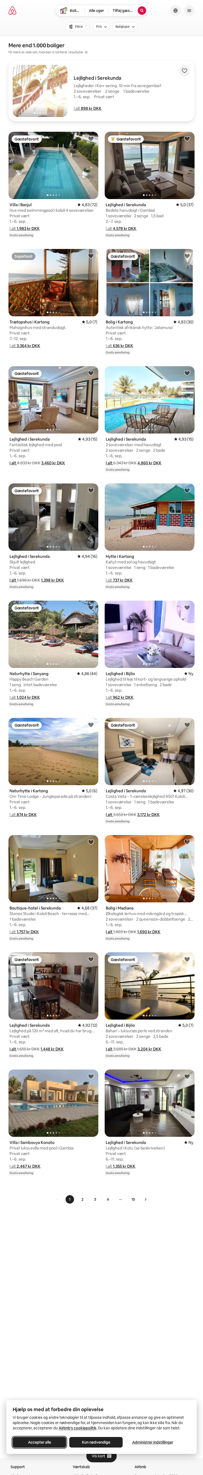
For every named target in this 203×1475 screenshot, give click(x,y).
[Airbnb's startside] (12, 10)
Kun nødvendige (96, 1442)
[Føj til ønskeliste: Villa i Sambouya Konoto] (91, 1076)
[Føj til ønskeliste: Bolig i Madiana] (187, 842)
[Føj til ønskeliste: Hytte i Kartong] (187, 490)
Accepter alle (39, 1442)
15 (133, 1199)
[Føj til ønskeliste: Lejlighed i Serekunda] (187, 138)
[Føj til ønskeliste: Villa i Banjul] (91, 138)
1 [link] (70, 1199)
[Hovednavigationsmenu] (189, 10)
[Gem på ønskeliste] (184, 71)
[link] (57, 1199)
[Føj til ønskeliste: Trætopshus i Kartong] (91, 256)
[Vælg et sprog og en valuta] (175, 10)
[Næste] (145, 1199)
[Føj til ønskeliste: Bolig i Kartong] (187, 256)
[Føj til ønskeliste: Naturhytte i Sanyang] (91, 607)
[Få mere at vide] (86, 52)
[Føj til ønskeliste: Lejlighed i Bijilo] (187, 607)
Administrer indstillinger (152, 1442)
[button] (88, 108)
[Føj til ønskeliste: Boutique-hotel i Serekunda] (91, 842)
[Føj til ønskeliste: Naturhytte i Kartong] (91, 724)
